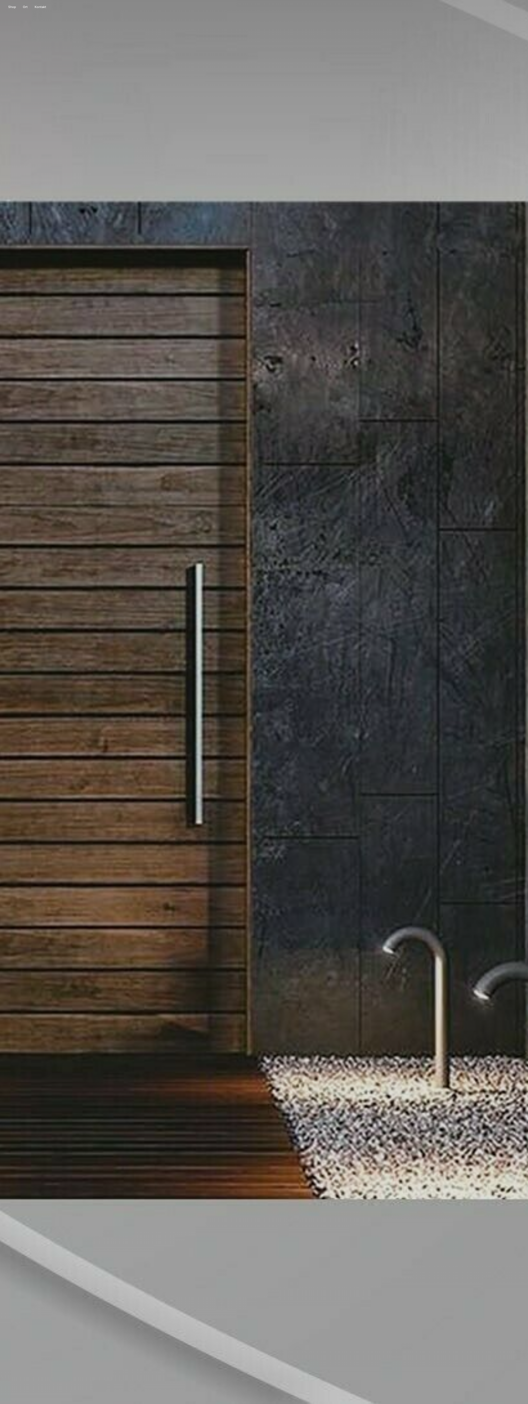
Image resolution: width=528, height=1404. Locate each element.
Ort (25, 7)
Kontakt (40, 7)
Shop (12, 7)
